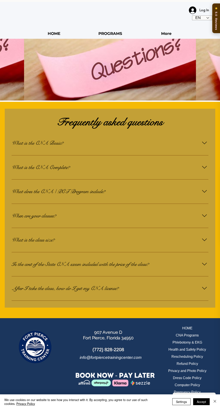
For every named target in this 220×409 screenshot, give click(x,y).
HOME (187, 328)
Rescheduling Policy (187, 356)
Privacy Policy (25, 403)
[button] (110, 33)
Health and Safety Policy (187, 349)
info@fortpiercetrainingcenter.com (111, 357)
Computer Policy (187, 385)
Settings (181, 402)
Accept (201, 402)
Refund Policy (187, 364)
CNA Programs (187, 335)
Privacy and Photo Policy (187, 371)
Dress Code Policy (187, 378)
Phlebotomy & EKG (187, 342)
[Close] (214, 402)
